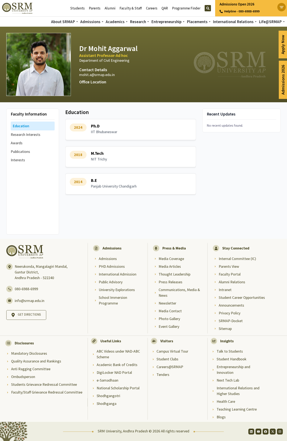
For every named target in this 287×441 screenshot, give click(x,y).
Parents (94, 8)
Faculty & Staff (131, 8)
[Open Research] (148, 22)
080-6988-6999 (26, 288)
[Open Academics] (127, 22)
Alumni (110, 8)
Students (77, 8)
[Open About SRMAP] (77, 22)
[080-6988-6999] (9, 289)
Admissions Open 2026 (237, 4)
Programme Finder (186, 8)
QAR (165, 8)
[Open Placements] (210, 22)
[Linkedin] (251, 431)
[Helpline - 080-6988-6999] (221, 11)
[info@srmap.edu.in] (9, 301)
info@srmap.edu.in (29, 300)
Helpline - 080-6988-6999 (241, 11)
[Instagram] (280, 431)
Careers (151, 8)
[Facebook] (266, 431)
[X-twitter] (273, 431)
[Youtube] (258, 431)
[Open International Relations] (256, 22)
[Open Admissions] (102, 22)
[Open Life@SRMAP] (284, 22)
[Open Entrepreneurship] (184, 22)
